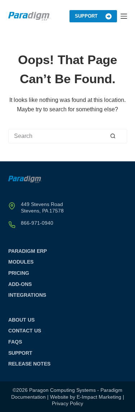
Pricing (18, 273)
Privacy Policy (67, 403)
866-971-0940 (37, 223)
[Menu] (124, 16)
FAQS (15, 342)
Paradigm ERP (27, 251)
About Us (21, 320)
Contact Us (24, 330)
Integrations (27, 295)
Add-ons (20, 284)
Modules (20, 262)
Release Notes (29, 364)
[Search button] (119, 136)
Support (86, 16)
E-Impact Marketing (99, 397)
